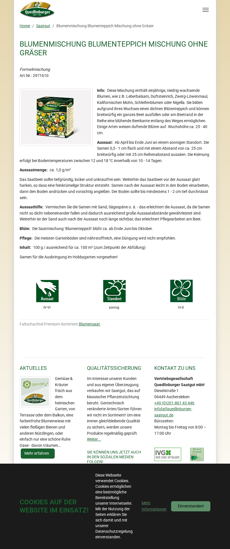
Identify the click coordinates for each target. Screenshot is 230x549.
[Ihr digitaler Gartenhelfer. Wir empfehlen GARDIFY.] (35, 392)
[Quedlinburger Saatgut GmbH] (37, 10)
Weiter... (94, 439)
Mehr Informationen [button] (154, 506)
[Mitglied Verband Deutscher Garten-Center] (196, 454)
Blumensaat (90, 324)
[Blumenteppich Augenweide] (56, 116)
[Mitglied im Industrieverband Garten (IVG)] (167, 454)
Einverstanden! (191, 506)
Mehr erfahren (37, 453)
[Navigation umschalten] (205, 10)
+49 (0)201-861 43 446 (174, 403)
